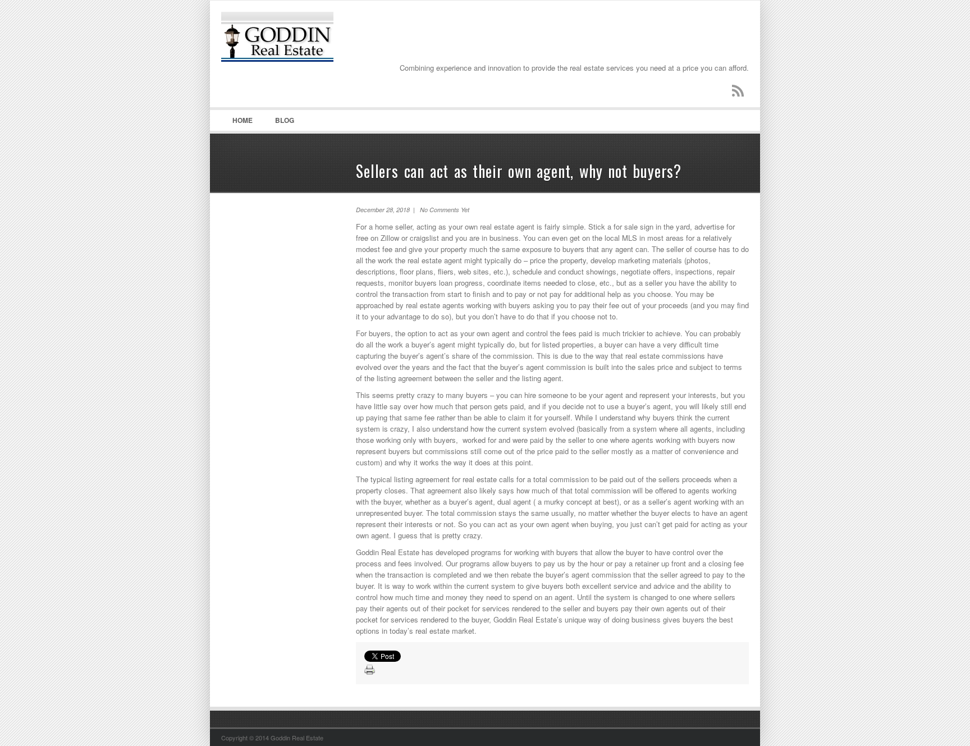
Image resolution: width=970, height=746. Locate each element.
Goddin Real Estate (305, 57)
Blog (284, 120)
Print (370, 670)
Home (242, 120)
